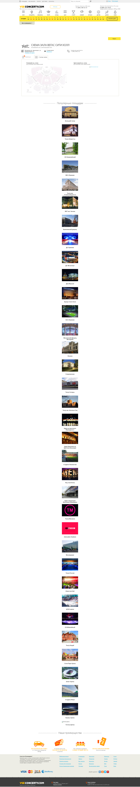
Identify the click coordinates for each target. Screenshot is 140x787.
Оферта (80, 759)
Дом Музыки (70, 283)
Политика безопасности (65, 759)
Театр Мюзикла (70, 519)
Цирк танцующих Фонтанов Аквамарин (70, 501)
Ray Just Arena (70, 482)
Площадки (24, 1)
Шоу (105, 763)
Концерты (91, 761)
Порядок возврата (63, 761)
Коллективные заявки (94, 766)
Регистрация (115, 1)
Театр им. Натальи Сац (70, 410)
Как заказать (32, 1)
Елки (105, 766)
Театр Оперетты (70, 139)
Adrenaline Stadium (70, 537)
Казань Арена (70, 717)
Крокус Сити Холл (70, 302)
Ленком (70, 356)
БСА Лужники (70, 320)
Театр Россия (70, 573)
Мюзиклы (106, 756)
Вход (109, 1)
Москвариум (70, 555)
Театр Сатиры (70, 392)
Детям (115, 763)
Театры (106, 759)
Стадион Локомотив (70, 464)
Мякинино (49, 51)
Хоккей (115, 761)
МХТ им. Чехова (70, 211)
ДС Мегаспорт (70, 265)
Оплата (39, 1)
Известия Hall (70, 591)
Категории (91, 756)
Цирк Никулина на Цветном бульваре (70, 447)
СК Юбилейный (70, 627)
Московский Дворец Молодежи (70, 338)
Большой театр (70, 121)
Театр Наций (70, 645)
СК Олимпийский (70, 157)
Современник (70, 374)
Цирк (115, 766)
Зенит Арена (70, 681)
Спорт (115, 756)
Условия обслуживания (65, 763)
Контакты (51, 1)
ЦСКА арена (70, 609)
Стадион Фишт (70, 699)
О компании (82, 756)
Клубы (105, 761)
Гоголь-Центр (70, 724)
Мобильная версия (63, 756)
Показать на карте (30, 52)
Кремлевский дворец (70, 229)
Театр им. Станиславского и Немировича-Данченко (70, 195)
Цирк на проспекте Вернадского (70, 429)
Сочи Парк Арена (70, 663)
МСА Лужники (70, 175)
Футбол (115, 759)
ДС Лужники (70, 247)
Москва (55, 6)
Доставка (44, 1)
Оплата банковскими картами (66, 766)
